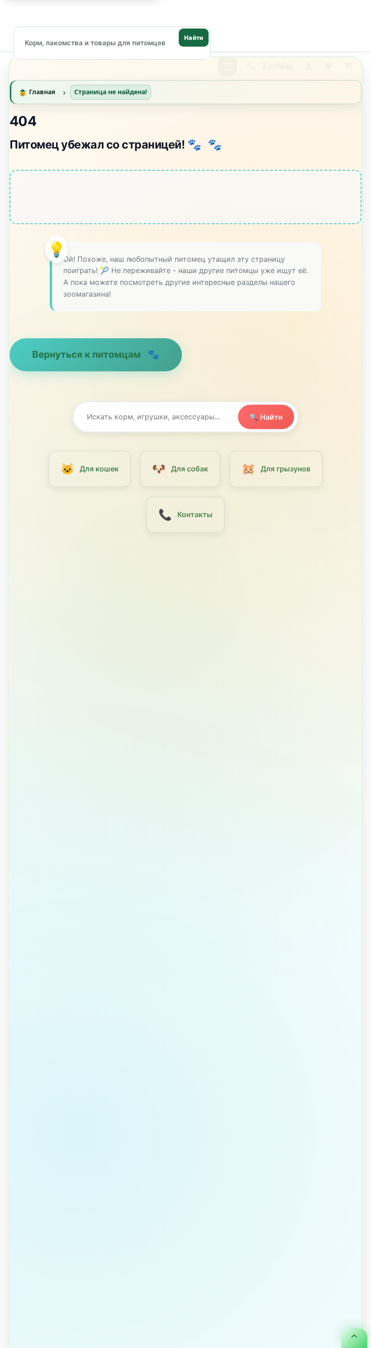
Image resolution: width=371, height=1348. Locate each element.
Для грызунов (276, 472)
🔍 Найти (266, 419)
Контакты (185, 517)
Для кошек (90, 472)
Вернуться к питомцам (87, 357)
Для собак (180, 472)
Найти (193, 37)
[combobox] (112, 42)
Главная (42, 94)
